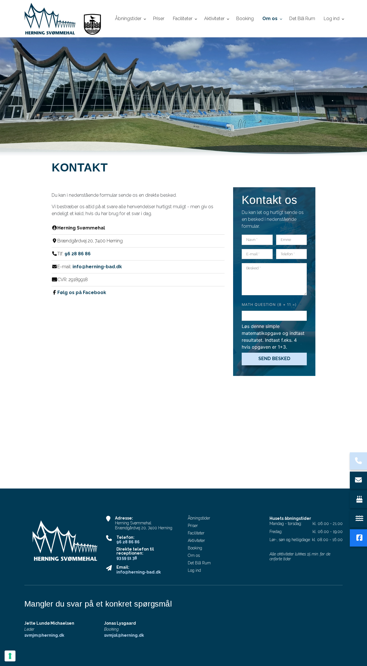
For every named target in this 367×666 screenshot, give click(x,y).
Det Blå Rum (199, 563)
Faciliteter (196, 533)
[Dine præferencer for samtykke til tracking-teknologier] (10, 655)
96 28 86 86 (78, 253)
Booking (195, 548)
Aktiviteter (196, 540)
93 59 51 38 (126, 558)
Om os (194, 555)
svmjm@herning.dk (44, 635)
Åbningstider (199, 518)
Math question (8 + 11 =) (269, 304)
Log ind (194, 570)
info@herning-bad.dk (97, 266)
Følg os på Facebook (81, 292)
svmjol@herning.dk (124, 635)
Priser (193, 526)
